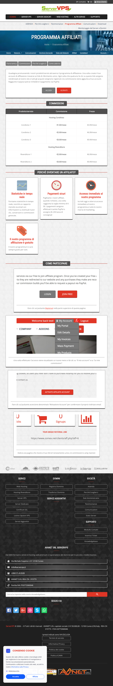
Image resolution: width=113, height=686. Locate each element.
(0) (91, 2)
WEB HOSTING (63, 17)
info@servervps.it (18, 567)
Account (103, 53)
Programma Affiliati (73, 24)
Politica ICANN (56, 655)
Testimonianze (57, 24)
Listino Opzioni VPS (22, 515)
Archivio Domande (46, 53)
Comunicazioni (89, 24)
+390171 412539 (18, 573)
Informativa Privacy (57, 644)
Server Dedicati (44, 17)
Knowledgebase (91, 541)
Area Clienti (101, 2)
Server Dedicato (22, 504)
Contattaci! (84, 53)
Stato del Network (62, 53)
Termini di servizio (56, 638)
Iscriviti (64, 90)
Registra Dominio (56, 486)
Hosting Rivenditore (22, 492)
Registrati (49, 308)
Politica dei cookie (56, 649)
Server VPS (26, 17)
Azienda (91, 486)
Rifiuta (35, 677)
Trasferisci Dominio (56, 492)
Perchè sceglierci (42, 24)
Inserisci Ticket (91, 535)
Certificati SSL (22, 509)
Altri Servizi (79, 17)
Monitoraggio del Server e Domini (92, 28)
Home (46, 44)
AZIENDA (29, 24)
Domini (12, 17)
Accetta (15, 677)
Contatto (82, 2)
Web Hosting (22, 486)
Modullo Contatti (91, 529)
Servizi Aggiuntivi (22, 521)
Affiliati (74, 53)
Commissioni (24, 63)
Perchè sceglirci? (39, 63)
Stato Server (91, 515)
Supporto (95, 17)
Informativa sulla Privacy (20, 667)
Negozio (17, 53)
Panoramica (12, 63)
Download (102, 24)
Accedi (49, 90)
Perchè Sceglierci (91, 492)
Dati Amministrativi (91, 498)
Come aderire (54, 63)
